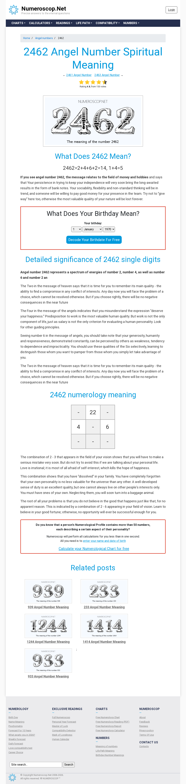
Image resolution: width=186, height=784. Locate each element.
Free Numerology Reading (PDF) (112, 721)
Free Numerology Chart (108, 717)
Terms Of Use (146, 734)
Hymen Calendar (60, 739)
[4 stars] (99, 82)
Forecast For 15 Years (20, 730)
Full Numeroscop (61, 717)
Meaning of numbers (107, 746)
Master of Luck (60, 726)
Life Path (83, 23)
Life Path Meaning (105, 750)
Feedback (144, 721)
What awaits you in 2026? (22, 734)
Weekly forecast (17, 739)
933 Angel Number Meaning (48, 676)
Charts (17, 23)
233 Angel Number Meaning (104, 607)
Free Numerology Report (108, 726)
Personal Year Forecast (64, 721)
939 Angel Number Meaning (48, 607)
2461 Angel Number (79, 75)
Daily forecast (16, 743)
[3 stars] (93, 82)
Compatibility (107, 23)
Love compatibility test (20, 748)
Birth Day (13, 717)
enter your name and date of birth (104, 541)
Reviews (143, 726)
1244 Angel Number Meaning (48, 642)
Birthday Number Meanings (110, 755)
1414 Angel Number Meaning (104, 642)
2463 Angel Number (107, 75)
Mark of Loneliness (62, 734)
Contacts (144, 746)
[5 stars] (105, 82)
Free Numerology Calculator (110, 730)
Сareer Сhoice (16, 752)
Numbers (130, 23)
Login (171, 9)
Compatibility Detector (64, 730)
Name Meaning (16, 721)
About (142, 717)
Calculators (39, 23)
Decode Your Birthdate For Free (94, 240)
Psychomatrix (16, 726)
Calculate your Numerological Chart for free (94, 548)
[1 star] (81, 82)
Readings (63, 23)
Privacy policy (146, 730)
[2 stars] (87, 82)
